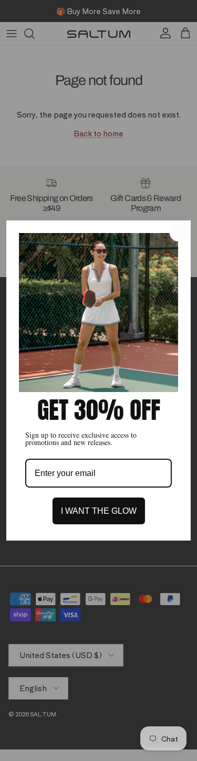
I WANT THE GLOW (99, 510)
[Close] (178, 233)
